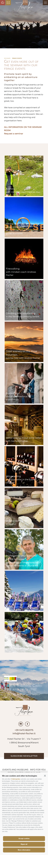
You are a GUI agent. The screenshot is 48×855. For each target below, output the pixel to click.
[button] (45, 776)
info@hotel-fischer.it (24, 733)
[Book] (2, 2)
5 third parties (15, 779)
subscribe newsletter (24, 756)
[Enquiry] (8, 2)
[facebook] (27, 724)
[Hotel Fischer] (24, 6)
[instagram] (20, 724)
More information (24, 850)
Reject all (24, 844)
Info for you (38, 769)
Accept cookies (24, 838)
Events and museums (15, 769)
